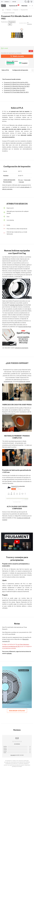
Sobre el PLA (5, 70)
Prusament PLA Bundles (9, 12)
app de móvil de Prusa (25, 326)
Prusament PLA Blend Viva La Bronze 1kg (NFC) (17, 84)
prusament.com (8, 381)
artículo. (9, 653)
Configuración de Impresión (20, 70)
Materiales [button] (24, 5)
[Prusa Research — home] (3, 5)
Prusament (15, 9)
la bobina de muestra (24, 381)
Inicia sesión (13, 755)
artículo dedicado (24, 187)
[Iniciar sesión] (28, 1)
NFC (10, 24)
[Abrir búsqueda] (25, 1)
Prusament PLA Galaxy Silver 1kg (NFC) (14, 88)
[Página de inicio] (3, 10)
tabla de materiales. (7, 189)
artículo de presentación (21, 347)
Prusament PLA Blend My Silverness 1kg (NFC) (16, 86)
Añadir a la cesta (18, 56)
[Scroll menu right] (32, 5)
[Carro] (31, 1)
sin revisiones (29, 23)
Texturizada (27, 180)
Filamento (8, 9)
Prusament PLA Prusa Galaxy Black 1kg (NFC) (16, 92)
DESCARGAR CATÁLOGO (17, 710)
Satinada (21, 182)
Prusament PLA (24, 9)
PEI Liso (20, 180)
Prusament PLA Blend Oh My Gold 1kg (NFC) (16, 82)
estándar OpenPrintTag (16, 305)
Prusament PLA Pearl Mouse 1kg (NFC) (14, 90)
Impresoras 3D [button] (14, 5)
